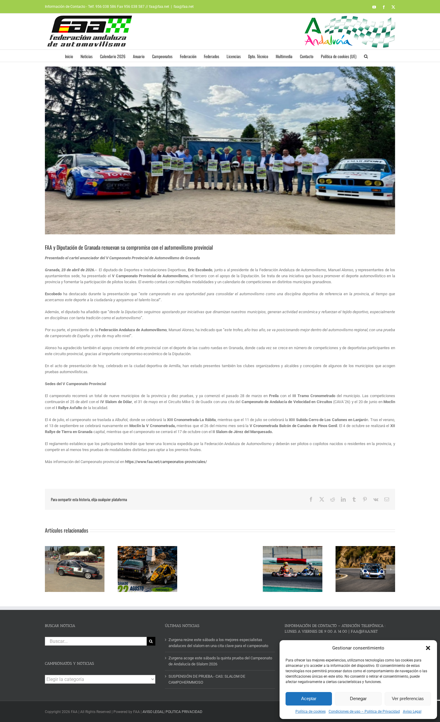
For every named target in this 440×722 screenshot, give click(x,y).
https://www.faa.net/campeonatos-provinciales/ (166, 461)
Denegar (358, 698)
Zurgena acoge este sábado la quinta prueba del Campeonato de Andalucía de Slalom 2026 (220, 661)
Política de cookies (310, 711)
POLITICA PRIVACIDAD (184, 712)
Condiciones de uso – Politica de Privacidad (364, 711)
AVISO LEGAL (153, 712)
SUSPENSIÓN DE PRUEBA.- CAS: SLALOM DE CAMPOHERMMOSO (207, 679)
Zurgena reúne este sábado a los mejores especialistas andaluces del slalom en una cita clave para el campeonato (218, 642)
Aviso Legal (412, 711)
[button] (428, 648)
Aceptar (308, 698)
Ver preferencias (408, 698)
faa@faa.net (184, 6)
